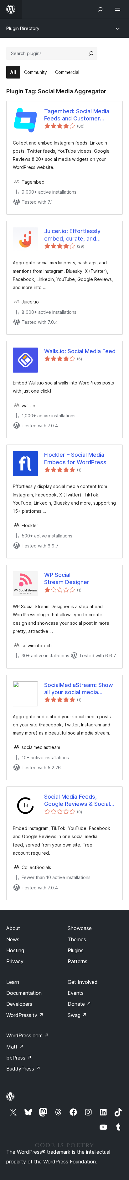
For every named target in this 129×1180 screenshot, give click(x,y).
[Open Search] (100, 9)
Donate (79, 1004)
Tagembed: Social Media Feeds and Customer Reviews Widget (76, 115)
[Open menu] (119, 9)
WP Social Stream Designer (66, 578)
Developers (19, 1004)
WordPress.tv (25, 1015)
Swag (77, 1015)
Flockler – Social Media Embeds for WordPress (75, 458)
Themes (77, 939)
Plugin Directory (22, 28)
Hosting (15, 950)
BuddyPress (23, 1069)
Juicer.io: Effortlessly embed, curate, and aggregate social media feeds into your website (76, 235)
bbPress (19, 1058)
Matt (15, 1047)
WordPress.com (27, 1035)
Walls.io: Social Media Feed (80, 351)
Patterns (77, 961)
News (12, 939)
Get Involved (83, 982)
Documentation (24, 993)
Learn (12, 982)
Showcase (80, 928)
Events (76, 993)
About (13, 928)
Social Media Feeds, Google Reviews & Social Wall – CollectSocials (77, 800)
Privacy (14, 961)
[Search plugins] (91, 53)
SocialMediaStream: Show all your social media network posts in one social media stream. (78, 689)
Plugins (76, 950)
